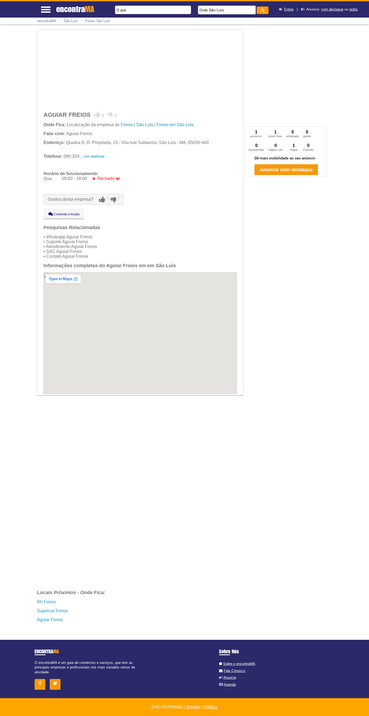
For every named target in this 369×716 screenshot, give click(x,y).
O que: (121, 10)
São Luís (216, 10)
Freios (127, 124)
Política (210, 707)
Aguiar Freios (50, 619)
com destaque (332, 9)
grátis (353, 9)
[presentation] (255, 10)
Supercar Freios (52, 610)
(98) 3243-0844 (68, 156)
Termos (193, 707)
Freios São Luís (97, 21)
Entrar (289, 9)
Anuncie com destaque (286, 169)
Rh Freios (46, 602)
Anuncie (229, 677)
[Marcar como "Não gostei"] (110, 115)
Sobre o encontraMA (239, 664)
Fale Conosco (234, 671)
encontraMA (46, 21)
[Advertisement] (140, 69)
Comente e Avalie (66, 214)
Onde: (204, 10)
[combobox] (227, 10)
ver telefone (94, 156)
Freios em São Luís (175, 124)
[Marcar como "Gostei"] (97, 114)
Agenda (230, 684)
